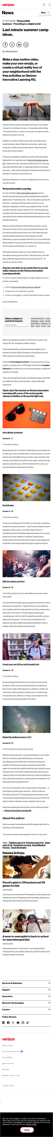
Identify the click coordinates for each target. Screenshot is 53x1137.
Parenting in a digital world (27, 23)
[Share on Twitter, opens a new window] (12, 44)
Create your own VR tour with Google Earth (21, 664)
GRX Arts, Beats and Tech (14, 581)
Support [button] (6, 989)
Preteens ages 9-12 (34, 842)
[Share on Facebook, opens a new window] (5, 44)
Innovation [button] (7, 996)
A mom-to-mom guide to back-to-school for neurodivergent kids (26, 938)
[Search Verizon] (44, 5)
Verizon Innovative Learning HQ (18, 810)
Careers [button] (6, 1009)
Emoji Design (8, 505)
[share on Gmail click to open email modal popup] (26, 44)
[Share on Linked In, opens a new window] (19, 44)
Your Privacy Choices (10, 1051)
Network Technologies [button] (13, 1003)
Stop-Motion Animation (13, 432)
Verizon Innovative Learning (26, 193)
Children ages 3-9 (17, 842)
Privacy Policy (7, 1045)
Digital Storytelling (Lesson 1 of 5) (17, 737)
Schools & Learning (22, 845)
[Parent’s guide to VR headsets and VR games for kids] (26, 867)
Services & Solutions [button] (12, 983)
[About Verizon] (8, 4)
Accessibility (7, 1057)
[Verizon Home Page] (8, 1039)
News (8, 12)
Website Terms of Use (11, 1075)
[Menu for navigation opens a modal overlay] (49, 5)
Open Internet (8, 1063)
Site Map (5, 1069)
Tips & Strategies (18, 847)
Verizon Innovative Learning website (26, 287)
